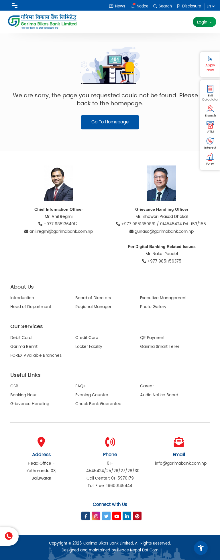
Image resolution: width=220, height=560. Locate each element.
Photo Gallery (153, 306)
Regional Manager (93, 306)
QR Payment (152, 337)
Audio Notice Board (159, 395)
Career (147, 386)
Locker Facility (88, 346)
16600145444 (119, 485)
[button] (201, 548)
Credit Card (86, 337)
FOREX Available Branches (36, 355)
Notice (141, 6)
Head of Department (30, 306)
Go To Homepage (110, 122)
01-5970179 (122, 478)
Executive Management (163, 298)
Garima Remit (24, 346)
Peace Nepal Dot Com (137, 550)
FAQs (80, 386)
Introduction (22, 298)
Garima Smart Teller (159, 346)
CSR (14, 386)
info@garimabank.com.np (181, 463)
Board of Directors (93, 298)
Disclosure (191, 6)
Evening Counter (91, 395)
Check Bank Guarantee (98, 404)
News (119, 6)
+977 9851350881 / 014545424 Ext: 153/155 (163, 224)
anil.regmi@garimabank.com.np (61, 231)
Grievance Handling (29, 404)
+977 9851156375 (163, 261)
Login (203, 22)
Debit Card (21, 337)
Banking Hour (23, 395)
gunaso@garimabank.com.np (164, 231)
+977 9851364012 (60, 224)
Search (165, 6)
